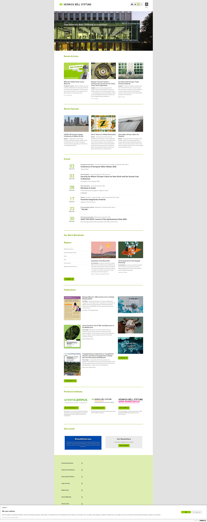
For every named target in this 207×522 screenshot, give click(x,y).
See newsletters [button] (124, 445)
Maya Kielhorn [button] (92, 367)
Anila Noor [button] (85, 310)
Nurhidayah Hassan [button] (93, 310)
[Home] (75, 4)
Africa (65, 256)
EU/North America (68, 249)
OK (186, 512)
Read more (130, 306)
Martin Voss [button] (85, 367)
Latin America (67, 263)
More (66, 32)
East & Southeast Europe (70, 252)
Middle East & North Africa (70, 266)
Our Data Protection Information (9, 517)
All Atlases (122, 358)
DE (141, 4)
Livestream (84, 193)
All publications (69, 380)
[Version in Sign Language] (135, 4)
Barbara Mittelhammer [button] (88, 339)
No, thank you (197, 512)
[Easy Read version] (132, 4)
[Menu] (146, 4)
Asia (65, 259)
